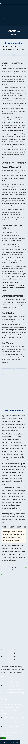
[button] (10, 742)
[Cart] (3, 18)
